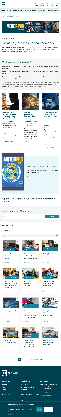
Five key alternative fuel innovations (11, 312)
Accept (39, 409)
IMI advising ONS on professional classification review (30, 256)
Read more (30, 177)
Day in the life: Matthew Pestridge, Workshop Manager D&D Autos (11, 284)
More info (10, 414)
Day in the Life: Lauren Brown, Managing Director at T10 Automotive (30, 314)
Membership (10, 16)
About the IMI (24, 385)
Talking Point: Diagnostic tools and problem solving (49, 313)
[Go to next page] (34, 360)
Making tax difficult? (49, 254)
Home (3, 16)
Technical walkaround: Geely (10, 341)
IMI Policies (24, 389)
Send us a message (45, 395)
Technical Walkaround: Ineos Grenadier (10, 256)
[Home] (3, 4)
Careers (4, 389)
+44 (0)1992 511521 (45, 392)
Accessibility (24, 397)
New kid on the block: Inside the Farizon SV (48, 343)
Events (3, 392)
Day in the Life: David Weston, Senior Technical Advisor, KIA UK (29, 344)
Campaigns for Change (27, 387)
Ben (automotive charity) (28, 392)
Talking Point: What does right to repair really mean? (49, 283)
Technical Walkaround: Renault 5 (28, 283)
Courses (4, 387)
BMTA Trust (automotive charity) (30, 394)
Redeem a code (6, 394)
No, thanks (49, 410)
